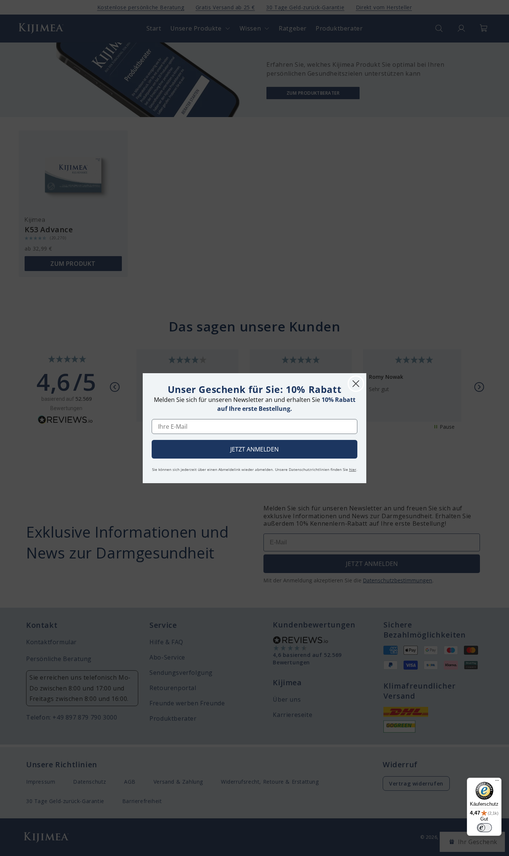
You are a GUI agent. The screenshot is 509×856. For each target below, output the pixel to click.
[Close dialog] (355, 383)
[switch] (484, 827)
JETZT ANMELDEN (254, 449)
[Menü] (497, 782)
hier (352, 469)
